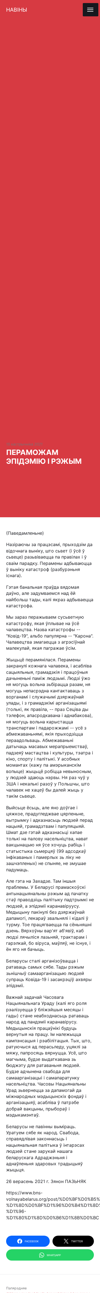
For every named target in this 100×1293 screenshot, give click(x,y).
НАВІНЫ (16, 9)
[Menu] (90, 9)
